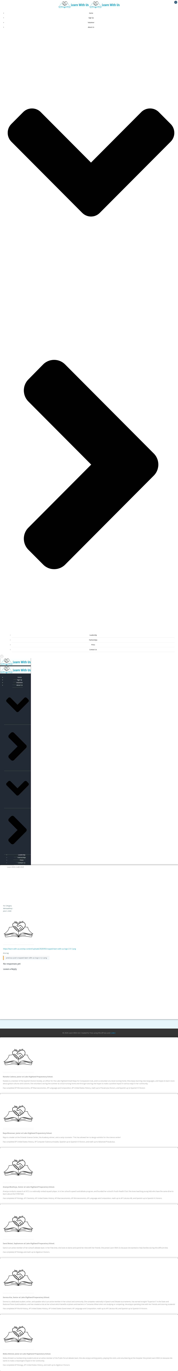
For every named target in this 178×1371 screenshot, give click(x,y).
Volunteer (91, 22)
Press (93, 645)
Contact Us (93, 650)
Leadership (93, 635)
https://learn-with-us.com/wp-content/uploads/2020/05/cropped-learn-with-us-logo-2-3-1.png (39, 949)
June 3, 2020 (7, 911)
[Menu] (89, 656)
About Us (19, 685)
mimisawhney (7, 908)
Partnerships (93, 640)
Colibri (112, 1033)
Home (91, 13)
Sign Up (91, 18)
